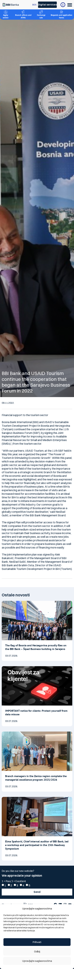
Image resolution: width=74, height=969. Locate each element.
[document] (37, 484)
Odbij (37, 951)
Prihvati (37, 942)
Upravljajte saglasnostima (37, 960)
